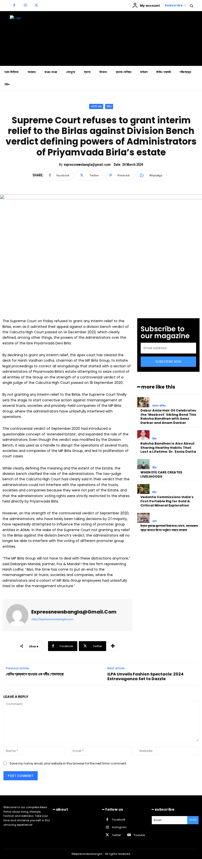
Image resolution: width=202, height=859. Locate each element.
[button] (191, 5)
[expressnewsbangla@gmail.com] (17, 615)
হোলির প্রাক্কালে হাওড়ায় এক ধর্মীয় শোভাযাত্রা (35, 674)
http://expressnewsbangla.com (52, 619)
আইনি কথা (96, 106)
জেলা (154, 521)
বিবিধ (109, 106)
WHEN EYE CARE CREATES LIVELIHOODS (161, 474)
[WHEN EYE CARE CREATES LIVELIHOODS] (143, 464)
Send (193, 820)
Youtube (139, 835)
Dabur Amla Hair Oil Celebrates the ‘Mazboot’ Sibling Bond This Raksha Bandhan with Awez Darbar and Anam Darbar (168, 416)
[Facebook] (14, 5)
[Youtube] (129, 835)
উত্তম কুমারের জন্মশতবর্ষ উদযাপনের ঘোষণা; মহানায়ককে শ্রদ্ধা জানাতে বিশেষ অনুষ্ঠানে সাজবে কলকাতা (169, 527)
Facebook (118, 820)
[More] (113, 646)
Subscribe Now (168, 361)
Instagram (119, 827)
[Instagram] (25, 5)
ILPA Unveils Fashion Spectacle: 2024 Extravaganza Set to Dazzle (145, 676)
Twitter (116, 835)
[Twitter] (36, 5)
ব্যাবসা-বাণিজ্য (159, 405)
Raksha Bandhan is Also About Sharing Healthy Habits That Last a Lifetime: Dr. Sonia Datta (168, 447)
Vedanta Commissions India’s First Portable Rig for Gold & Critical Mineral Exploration (167, 501)
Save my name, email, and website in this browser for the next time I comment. (68, 763)
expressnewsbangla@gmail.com (87, 165)
